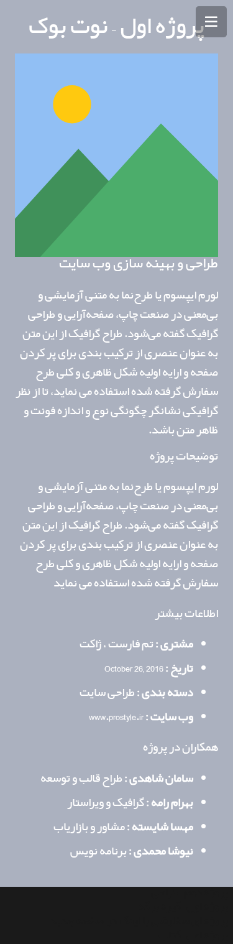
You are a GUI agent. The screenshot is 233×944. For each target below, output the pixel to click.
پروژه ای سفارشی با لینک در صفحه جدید (138, 921)
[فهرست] (211, 21)
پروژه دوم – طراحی (189, 892)
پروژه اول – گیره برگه (183, 906)
